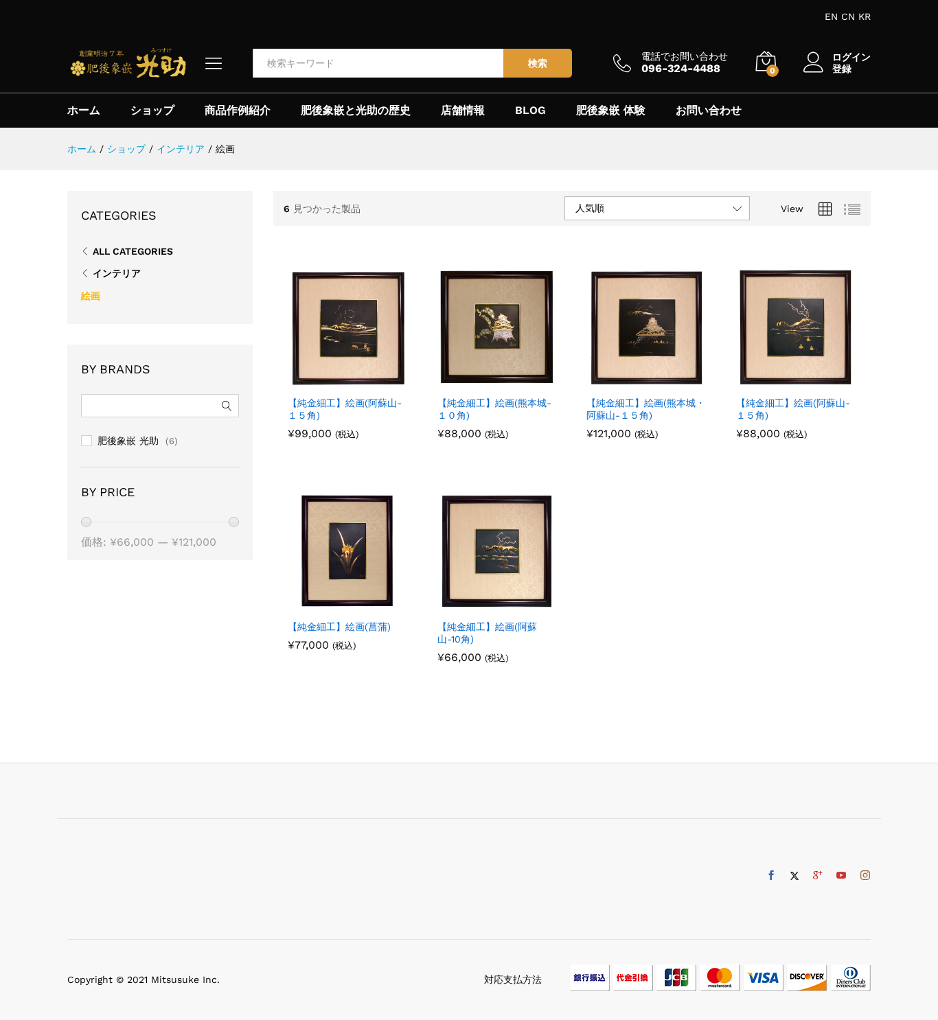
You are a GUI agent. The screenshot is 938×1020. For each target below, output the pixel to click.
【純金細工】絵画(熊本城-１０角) (494, 409)
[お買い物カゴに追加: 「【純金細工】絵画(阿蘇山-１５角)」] (332, 380)
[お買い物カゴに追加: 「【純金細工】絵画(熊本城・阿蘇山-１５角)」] (631, 380)
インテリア (117, 273)
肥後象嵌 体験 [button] (610, 110)
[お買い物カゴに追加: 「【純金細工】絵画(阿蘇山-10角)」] (481, 604)
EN (831, 16)
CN (848, 16)
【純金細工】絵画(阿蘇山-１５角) (345, 409)
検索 (537, 63)
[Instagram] (865, 876)
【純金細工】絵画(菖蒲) (339, 626)
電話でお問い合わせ (684, 56)
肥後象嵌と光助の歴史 (356, 110)
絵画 (90, 295)
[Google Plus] (818, 875)
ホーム (83, 110)
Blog (530, 110)
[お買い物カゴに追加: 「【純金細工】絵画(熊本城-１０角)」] (481, 380)
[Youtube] (841, 875)
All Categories (133, 251)
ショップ (152, 110)
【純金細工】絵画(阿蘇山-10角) (487, 633)
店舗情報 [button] (463, 110)
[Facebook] (771, 875)
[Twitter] (794, 875)
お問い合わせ (709, 110)
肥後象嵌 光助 (128, 440)
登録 (841, 68)
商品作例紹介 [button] (238, 110)
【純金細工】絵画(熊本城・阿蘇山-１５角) (645, 409)
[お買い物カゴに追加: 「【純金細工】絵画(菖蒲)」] (332, 604)
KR (864, 16)
